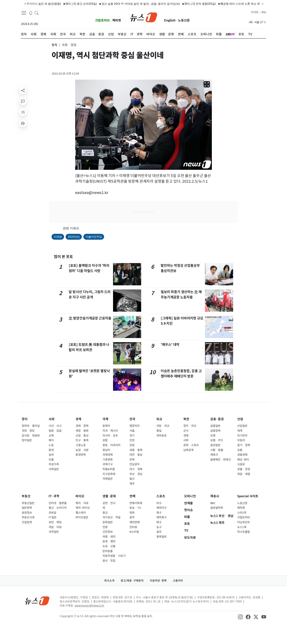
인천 (132, 440)
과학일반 (54, 532)
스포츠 (160, 496)
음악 (132, 517)
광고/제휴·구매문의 (132, 580)
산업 (240, 419)
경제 (78, 419)
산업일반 (242, 426)
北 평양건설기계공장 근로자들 (90, 318)
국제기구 (107, 464)
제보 (263, 12)
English (170, 20)
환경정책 (81, 454)
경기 (132, 435)
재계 (239, 430)
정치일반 (27, 440)
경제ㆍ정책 (82, 426)
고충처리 (178, 580)
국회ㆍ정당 (28, 430)
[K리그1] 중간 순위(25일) (68, 3)
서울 (132, 430)
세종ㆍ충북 (135, 450)
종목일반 (161, 536)
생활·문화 (109, 496)
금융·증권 (217, 419)
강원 (132, 445)
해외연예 (134, 522)
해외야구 (161, 508)
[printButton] (23, 123)
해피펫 (116, 20)
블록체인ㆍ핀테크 (220, 459)
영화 (132, 512)
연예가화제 (135, 503)
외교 (159, 419)
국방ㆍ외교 (162, 426)
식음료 (241, 464)
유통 (239, 450)
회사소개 (109, 580)
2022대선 (74, 236)
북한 (186, 419)
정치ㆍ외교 (189, 426)
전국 (132, 419)
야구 (158, 503)
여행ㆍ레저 (108, 536)
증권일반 (215, 445)
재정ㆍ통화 (82, 430)
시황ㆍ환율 (216, 450)
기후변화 (107, 459)
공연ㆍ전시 (108, 503)
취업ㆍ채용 (243, 474)
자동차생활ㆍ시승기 (114, 556)
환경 (51, 450)
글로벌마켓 (216, 508)
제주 (132, 483)
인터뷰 (133, 527)
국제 (105, 419)
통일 (158, 430)
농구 (158, 527)
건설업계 (27, 522)
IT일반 (52, 517)
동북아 (106, 426)
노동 (51, 445)
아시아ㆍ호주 (110, 435)
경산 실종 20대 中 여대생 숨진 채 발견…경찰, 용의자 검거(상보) (128, 3)
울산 (132, 479)
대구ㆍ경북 (135, 469)
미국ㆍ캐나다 (110, 430)
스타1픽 (241, 512)
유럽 (105, 440)
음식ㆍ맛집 (108, 560)
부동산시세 (28, 517)
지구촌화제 (108, 474)
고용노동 (81, 445)
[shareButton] (23, 90)
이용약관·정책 (158, 580)
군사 (185, 430)
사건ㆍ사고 (55, 426)
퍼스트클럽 (243, 532)
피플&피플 (108, 469)
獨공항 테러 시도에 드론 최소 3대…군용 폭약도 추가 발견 (243, 3)
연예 (132, 496)
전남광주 (134, 464)
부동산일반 (28, 503)
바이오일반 (82, 517)
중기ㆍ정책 (243, 445)
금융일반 (215, 426)
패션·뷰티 (243, 459)
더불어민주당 (94, 236)
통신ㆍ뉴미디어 (58, 508)
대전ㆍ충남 (135, 454)
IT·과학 (54, 496)
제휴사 (214, 496)
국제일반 (107, 479)
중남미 (106, 450)
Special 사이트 (247, 496)
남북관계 (188, 450)
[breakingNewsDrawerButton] (31, 12)
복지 (51, 440)
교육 (51, 435)
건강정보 (107, 532)
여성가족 (54, 464)
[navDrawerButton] (24, 13)
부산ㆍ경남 (135, 474)
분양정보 (27, 512)
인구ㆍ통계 (82, 440)
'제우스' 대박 (170, 344)
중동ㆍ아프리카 (111, 445)
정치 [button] (54, 45)
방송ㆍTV (135, 508)
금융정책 (215, 430)
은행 (212, 435)
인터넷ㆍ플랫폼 (58, 503)
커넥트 (254, 12)
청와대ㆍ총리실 (31, 426)
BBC (213, 503)
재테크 (214, 454)
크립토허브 (102, 20)
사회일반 (54, 469)
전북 (132, 459)
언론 (105, 527)
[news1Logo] (37, 600)
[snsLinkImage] (240, 616)
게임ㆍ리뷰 (55, 527)
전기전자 (242, 435)
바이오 (80, 496)
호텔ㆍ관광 (243, 469)
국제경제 (107, 454)
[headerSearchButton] (36, 12)
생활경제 (242, 454)
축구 (158, 512)
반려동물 (107, 551)
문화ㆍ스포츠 (191, 445)
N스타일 (134, 532)
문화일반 (107, 522)
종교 (105, 512)
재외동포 (161, 435)
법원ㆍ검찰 (55, 430)
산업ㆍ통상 (82, 435)
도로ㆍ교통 (108, 546)
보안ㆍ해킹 (55, 522)
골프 (158, 532)
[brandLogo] (143, 16)
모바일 (52, 512)
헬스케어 (81, 512)
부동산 (26, 496)
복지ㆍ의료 (82, 503)
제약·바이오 (83, 508)
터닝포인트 (243, 522)
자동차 (241, 440)
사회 (51, 419)
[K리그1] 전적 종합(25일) (187, 3)
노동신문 (184, 20)
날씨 (51, 454)
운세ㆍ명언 (108, 541)
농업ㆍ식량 (82, 450)
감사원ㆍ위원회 (31, 435)
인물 (51, 459)
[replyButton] (23, 101)
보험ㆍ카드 (216, 440)
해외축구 (161, 517)
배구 (158, 522)
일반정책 (27, 508)
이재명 (58, 236)
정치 (25, 419)
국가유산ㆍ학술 (111, 517)
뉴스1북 (241, 527)
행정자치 (134, 426)
